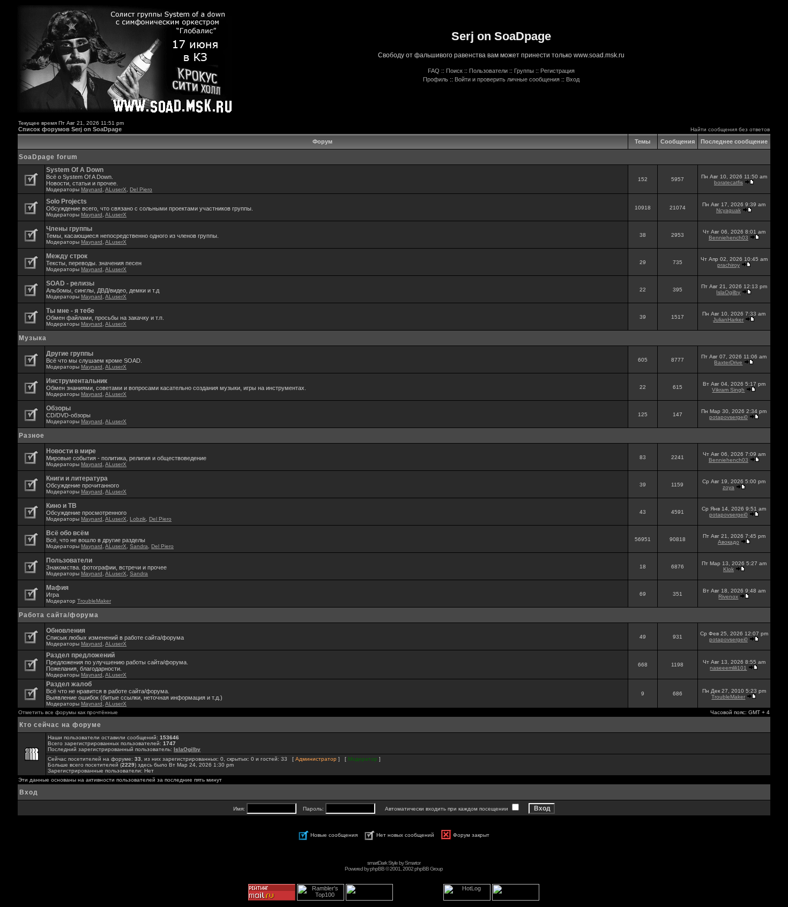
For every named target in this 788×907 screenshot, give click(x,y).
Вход (572, 79)
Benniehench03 (728, 238)
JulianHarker (728, 320)
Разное (31, 435)
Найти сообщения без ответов (730, 129)
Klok (728, 569)
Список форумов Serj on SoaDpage (70, 129)
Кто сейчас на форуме (60, 725)
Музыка (33, 338)
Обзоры (58, 408)
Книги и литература (77, 478)
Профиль (435, 79)
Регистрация (557, 71)
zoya (728, 487)
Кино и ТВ (61, 505)
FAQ (434, 71)
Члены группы (69, 229)
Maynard (91, 189)
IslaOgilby (728, 292)
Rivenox (728, 596)
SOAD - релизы (70, 283)
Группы (524, 71)
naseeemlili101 (728, 668)
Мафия (57, 587)
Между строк (66, 256)
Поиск (454, 71)
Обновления (65, 630)
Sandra (139, 546)
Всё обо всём (67, 533)
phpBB (377, 869)
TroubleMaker (94, 601)
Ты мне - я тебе (70, 310)
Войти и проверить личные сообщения (507, 79)
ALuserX (116, 189)
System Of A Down (74, 170)
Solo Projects (66, 201)
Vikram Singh (728, 390)
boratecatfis (728, 182)
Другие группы (69, 353)
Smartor (412, 863)
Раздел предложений (80, 655)
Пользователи (488, 71)
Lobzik (138, 519)
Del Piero (141, 189)
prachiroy (728, 265)
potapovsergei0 (728, 417)
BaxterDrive (728, 362)
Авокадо (728, 542)
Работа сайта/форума (59, 615)
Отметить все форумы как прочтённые (68, 712)
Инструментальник (76, 381)
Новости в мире (71, 451)
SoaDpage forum (48, 157)
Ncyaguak (728, 210)
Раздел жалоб (69, 684)
